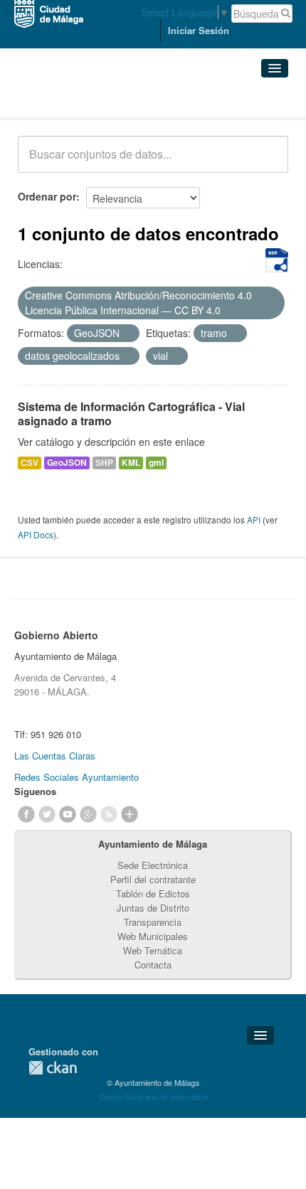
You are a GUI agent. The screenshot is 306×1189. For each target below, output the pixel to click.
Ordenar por (47, 196)
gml (156, 463)
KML (131, 463)
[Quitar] (228, 310)
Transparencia (152, 922)
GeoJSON (67, 463)
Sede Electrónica (152, 865)
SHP (104, 463)
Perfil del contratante (153, 879)
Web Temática (152, 950)
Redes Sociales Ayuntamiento (76, 777)
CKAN (52, 1067)
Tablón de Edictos (153, 893)
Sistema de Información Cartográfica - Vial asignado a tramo (131, 414)
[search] (268, 162)
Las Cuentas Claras (54, 755)
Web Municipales (152, 936)
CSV (29, 463)
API (253, 519)
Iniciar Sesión (198, 30)
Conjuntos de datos (80, 100)
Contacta (153, 964)
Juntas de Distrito (153, 908)
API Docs (35, 534)
